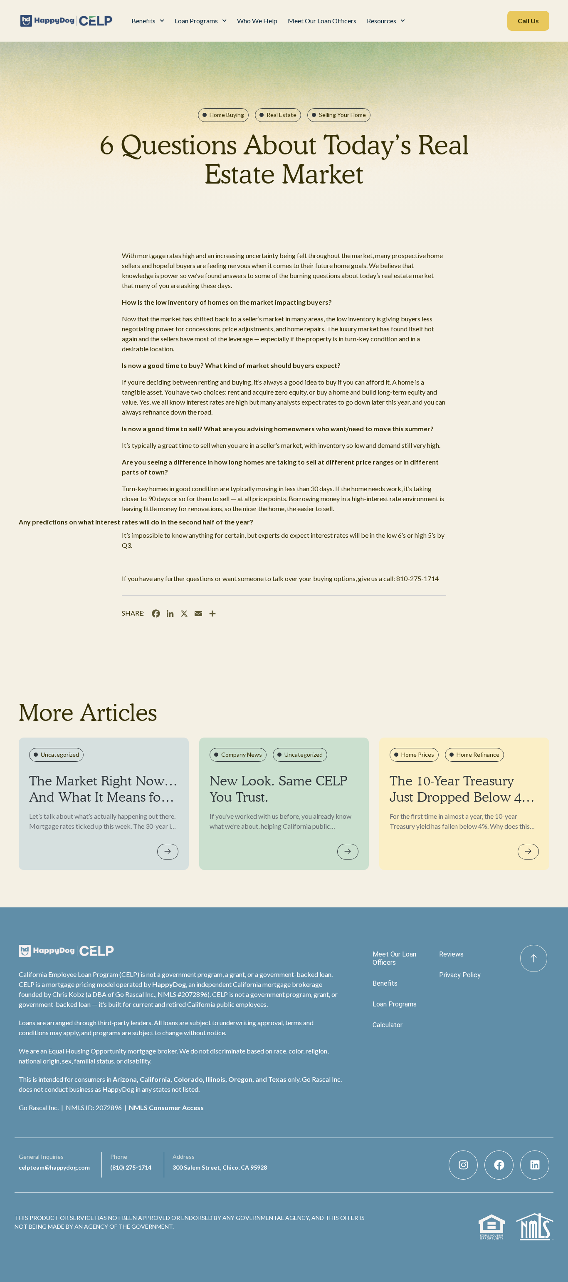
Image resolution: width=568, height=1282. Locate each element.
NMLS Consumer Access (166, 1107)
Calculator (388, 1025)
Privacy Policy (460, 975)
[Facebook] (499, 1165)
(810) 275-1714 (130, 1167)
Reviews (451, 954)
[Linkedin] (534, 1165)
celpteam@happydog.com (54, 1167)
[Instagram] (463, 1165)
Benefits (143, 21)
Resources (381, 21)
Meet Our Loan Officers (322, 21)
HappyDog (169, 984)
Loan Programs (196, 21)
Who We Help (257, 21)
